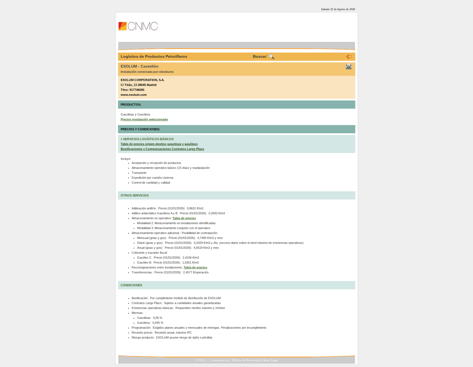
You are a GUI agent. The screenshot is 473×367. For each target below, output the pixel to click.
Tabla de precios (184, 218)
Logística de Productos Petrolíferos (154, 56)
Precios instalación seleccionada (144, 119)
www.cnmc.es (220, 360)
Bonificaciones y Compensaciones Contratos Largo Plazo (162, 149)
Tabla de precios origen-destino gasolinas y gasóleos (159, 144)
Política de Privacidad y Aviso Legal (255, 360)
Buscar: (260, 56)
